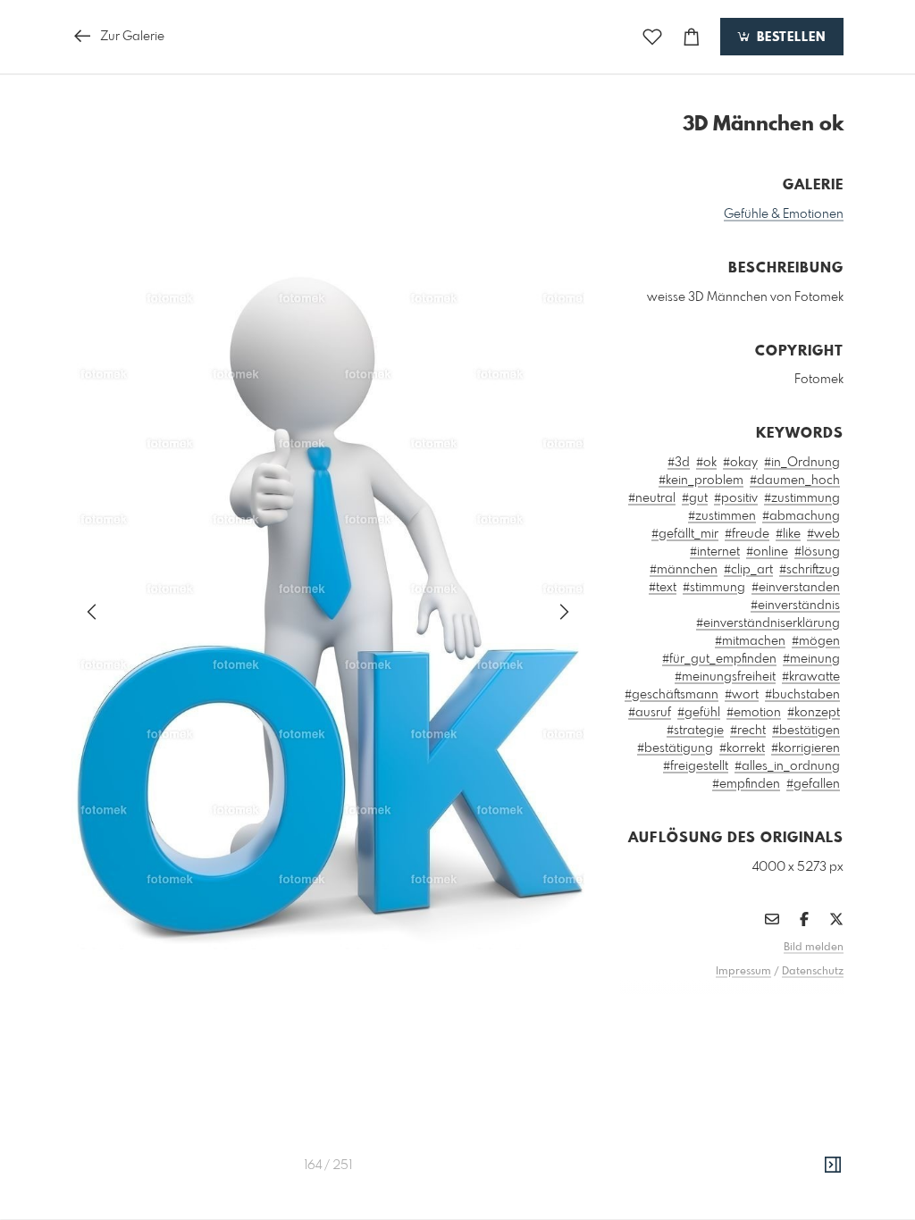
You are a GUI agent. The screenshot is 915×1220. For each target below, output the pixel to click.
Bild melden (814, 947)
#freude (747, 534)
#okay (740, 462)
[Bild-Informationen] (833, 1165)
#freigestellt (695, 766)
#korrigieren (805, 748)
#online (767, 552)
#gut (695, 498)
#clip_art (748, 570)
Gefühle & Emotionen (784, 214)
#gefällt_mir (684, 534)
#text (662, 587)
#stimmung (714, 587)
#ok (706, 462)
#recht (748, 730)
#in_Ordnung (802, 462)
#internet (715, 552)
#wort (742, 695)
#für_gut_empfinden (719, 659)
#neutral (652, 498)
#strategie (695, 730)
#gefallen (813, 784)
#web (823, 534)
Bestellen (789, 37)
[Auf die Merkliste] (652, 37)
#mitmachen (750, 641)
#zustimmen (722, 516)
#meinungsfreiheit (725, 677)
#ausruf (649, 712)
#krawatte (811, 677)
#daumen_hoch (795, 480)
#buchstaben (802, 695)
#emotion (753, 712)
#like (788, 534)
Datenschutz (813, 971)
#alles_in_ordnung (787, 766)
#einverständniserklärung (768, 623)
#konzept (813, 712)
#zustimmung (802, 498)
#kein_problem (701, 480)
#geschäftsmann (671, 695)
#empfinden (746, 784)
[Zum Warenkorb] (691, 37)
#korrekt (742, 748)
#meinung (811, 659)
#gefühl (698, 712)
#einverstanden (795, 587)
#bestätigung (675, 748)
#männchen (684, 570)
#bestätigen (806, 730)
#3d (678, 462)
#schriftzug (809, 570)
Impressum (743, 971)
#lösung (817, 552)
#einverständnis (795, 605)
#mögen (816, 641)
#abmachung (801, 516)
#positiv (736, 498)
